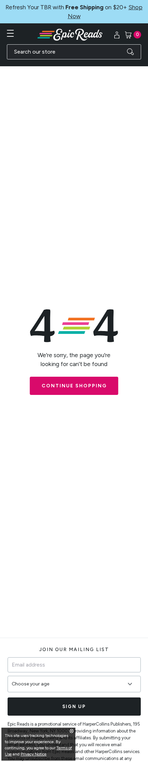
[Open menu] (10, 33)
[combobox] (74, 51)
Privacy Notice (33, 754)
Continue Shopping (74, 386)
